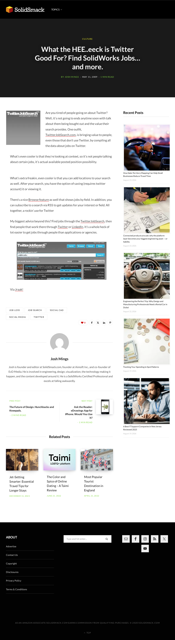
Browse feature (38, 199)
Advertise (11, 546)
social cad (57, 310)
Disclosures (12, 572)
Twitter (63, 227)
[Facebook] (92, 322)
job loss (14, 310)
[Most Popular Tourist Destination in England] (97, 459)
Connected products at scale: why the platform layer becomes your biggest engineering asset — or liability (145, 238)
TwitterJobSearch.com (60, 135)
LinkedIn (77, 227)
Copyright (11, 563)
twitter (39, 317)
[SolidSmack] (25, 9)
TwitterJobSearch (92, 221)
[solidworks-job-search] (61, 261)
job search (35, 310)
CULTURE (87, 39)
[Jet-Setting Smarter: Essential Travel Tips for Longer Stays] (22, 460)
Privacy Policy (13, 580)
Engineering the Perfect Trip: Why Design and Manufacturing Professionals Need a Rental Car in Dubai (145, 304)
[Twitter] (98, 322)
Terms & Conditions (16, 589)
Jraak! (19, 289)
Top (88, 632)
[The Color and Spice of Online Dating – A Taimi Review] (59, 459)
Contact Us (12, 554)
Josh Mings (72, 77)
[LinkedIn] (104, 322)
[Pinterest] (110, 322)
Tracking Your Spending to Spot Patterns (141, 367)
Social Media (17, 317)
